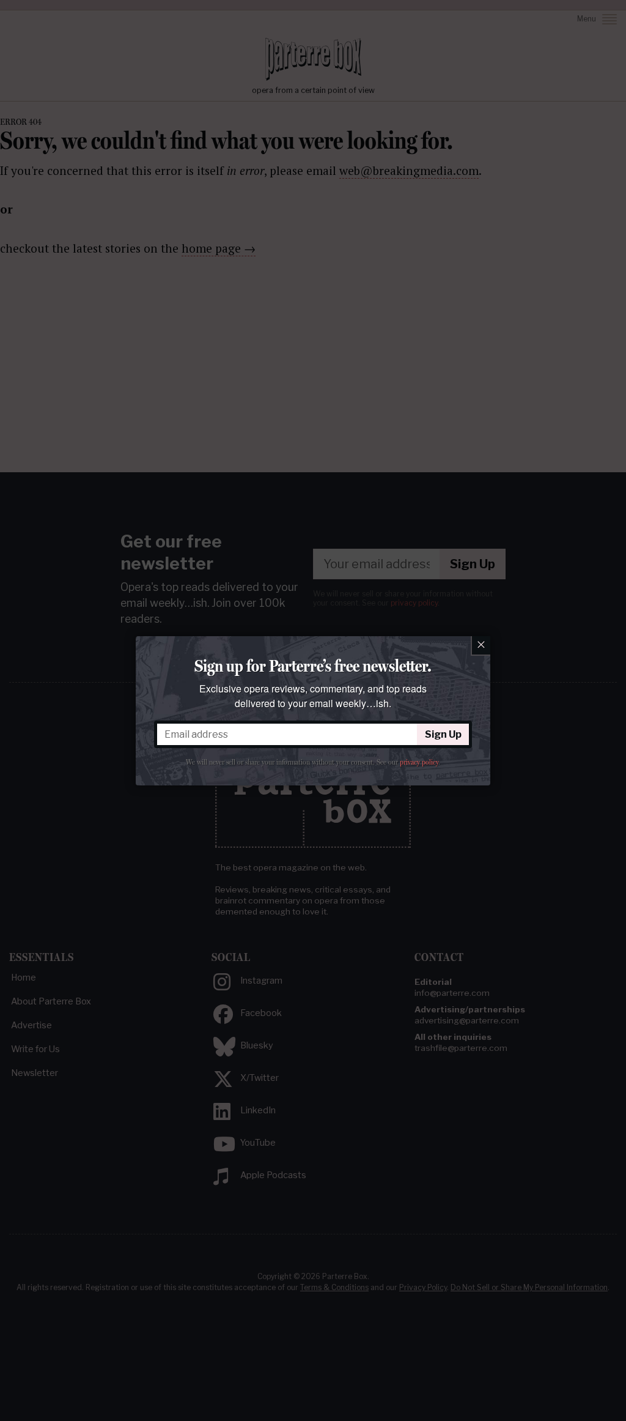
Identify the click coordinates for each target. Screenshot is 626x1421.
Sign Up (443, 734)
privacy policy (419, 762)
